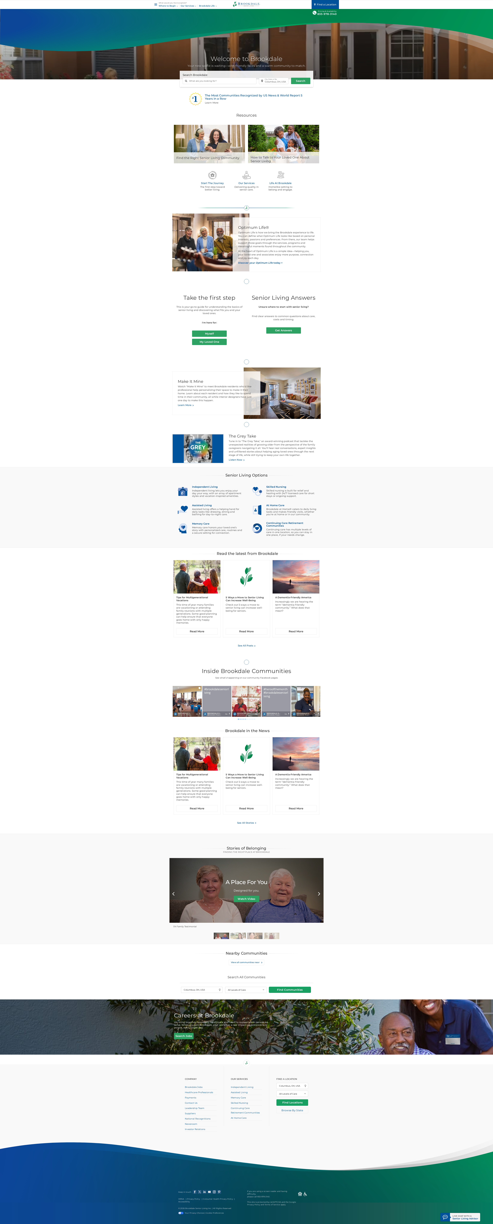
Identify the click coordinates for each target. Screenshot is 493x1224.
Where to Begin (167, 6)
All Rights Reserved (222, 1208)
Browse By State (292, 1110)
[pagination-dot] (238, 719)
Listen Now (235, 459)
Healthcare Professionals (199, 1092)
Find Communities (290, 989)
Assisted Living (239, 1092)
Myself (209, 333)
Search (300, 80)
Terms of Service (272, 1204)
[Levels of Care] (246, 990)
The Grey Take (242, 436)
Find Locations (292, 1102)
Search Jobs (184, 1036)
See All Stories (245, 822)
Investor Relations (195, 1129)
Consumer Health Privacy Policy (218, 1199)
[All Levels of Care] (292, 1094)
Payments (190, 1097)
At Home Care (239, 1118)
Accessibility (184, 1202)
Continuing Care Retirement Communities (245, 1110)
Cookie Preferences (215, 1213)
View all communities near (245, 962)
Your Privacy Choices (194, 1213)
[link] (187, 701)
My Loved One (209, 341)
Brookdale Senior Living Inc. (198, 1208)
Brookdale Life (207, 6)
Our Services (188, 6)
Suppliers (190, 1113)
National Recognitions (198, 1118)
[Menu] (155, 4)
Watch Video (246, 898)
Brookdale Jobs (193, 1087)
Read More (197, 631)
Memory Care (238, 1097)
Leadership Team (194, 1108)
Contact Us (191, 1103)
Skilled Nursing (239, 1103)
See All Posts (245, 645)
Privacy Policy (193, 1199)
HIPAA (181, 1199)
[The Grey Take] (200, 450)
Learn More (184, 405)
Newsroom (191, 1124)
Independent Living (242, 1087)
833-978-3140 (327, 14)
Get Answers (283, 330)
